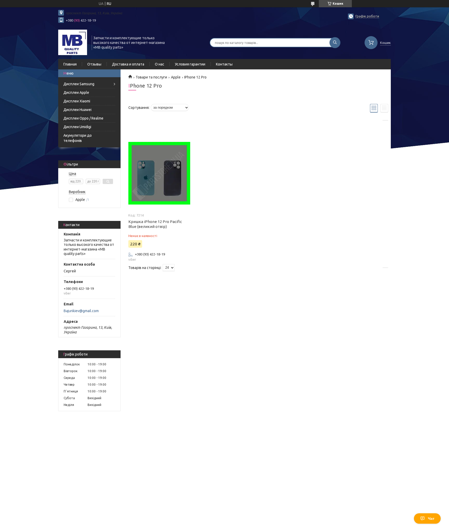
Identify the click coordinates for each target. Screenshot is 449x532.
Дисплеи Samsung (78, 84)
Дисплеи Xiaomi (76, 101)
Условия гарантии (190, 64)
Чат (431, 518)
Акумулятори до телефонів (77, 138)
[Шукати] (334, 42)
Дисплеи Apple (76, 92)
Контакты (224, 64)
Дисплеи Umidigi (77, 127)
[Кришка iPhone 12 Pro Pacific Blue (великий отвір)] (159, 173)
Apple (176, 77)
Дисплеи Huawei (77, 110)
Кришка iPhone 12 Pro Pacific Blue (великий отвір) (155, 224)
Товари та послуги (151, 77)
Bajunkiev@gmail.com (81, 311)
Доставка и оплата (128, 64)
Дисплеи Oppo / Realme (83, 118)
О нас (159, 64)
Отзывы (94, 64)
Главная (70, 64)
